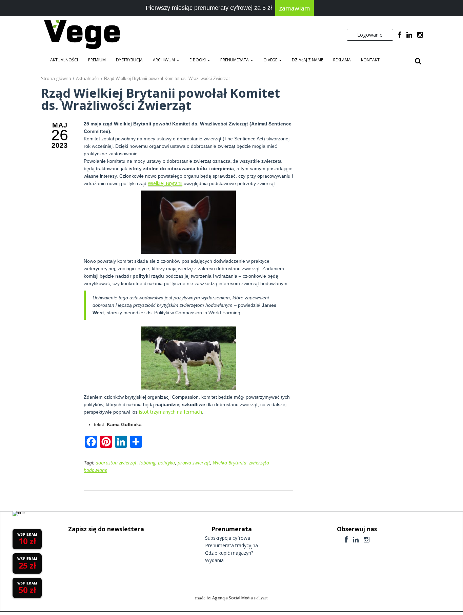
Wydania (214, 560)
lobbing (147, 462)
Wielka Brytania (229, 462)
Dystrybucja (129, 60)
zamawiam (294, 8)
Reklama (342, 60)
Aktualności (64, 60)
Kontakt (370, 60)
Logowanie (370, 34)
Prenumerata (235, 60)
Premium (97, 60)
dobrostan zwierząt (116, 462)
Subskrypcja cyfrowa (227, 538)
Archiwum (164, 60)
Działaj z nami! (307, 60)
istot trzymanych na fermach (170, 412)
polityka (166, 462)
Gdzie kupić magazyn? (229, 553)
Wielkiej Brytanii (165, 183)
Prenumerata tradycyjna (231, 545)
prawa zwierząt (194, 462)
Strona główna (56, 78)
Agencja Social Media (232, 598)
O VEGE (270, 60)
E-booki (198, 60)
